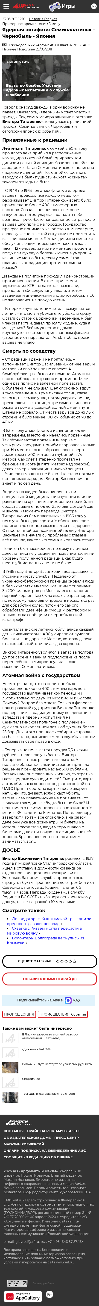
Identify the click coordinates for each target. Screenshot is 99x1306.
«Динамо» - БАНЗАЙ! (37, 1049)
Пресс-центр (66, 1138)
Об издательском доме (27, 1138)
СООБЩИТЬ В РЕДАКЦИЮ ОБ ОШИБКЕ (38, 1157)
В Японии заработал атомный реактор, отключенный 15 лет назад (50, 1036)
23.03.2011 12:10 (13, 19)
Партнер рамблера (43, 1283)
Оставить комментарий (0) (50, 979)
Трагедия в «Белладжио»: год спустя (48, 1093)
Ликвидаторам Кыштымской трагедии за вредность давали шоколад (49, 921)
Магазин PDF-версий (24, 1144)
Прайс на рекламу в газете (53, 1131)
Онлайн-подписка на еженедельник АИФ (45, 1151)
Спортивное (31, 1079)
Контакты (13, 1131)
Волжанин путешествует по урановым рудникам (57, 1064)
